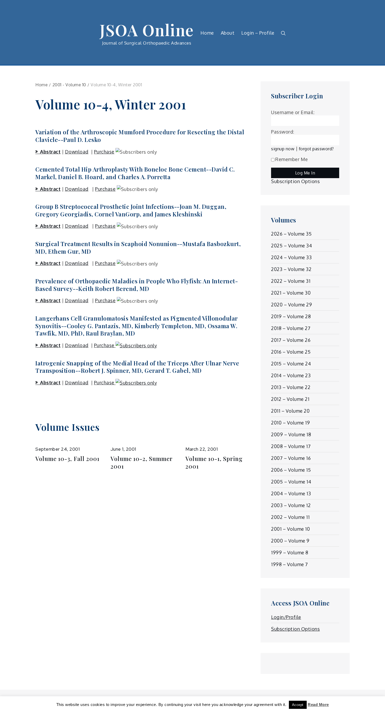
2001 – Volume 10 (290, 529)
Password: (282, 132)
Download (77, 152)
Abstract (50, 152)
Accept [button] (298, 705)
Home (207, 33)
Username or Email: (293, 112)
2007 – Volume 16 (291, 458)
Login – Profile (257, 33)
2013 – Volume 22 (290, 387)
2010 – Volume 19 (290, 423)
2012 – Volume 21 (290, 399)
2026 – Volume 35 (291, 234)
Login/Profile (286, 617)
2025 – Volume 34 (291, 245)
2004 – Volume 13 (291, 493)
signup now (282, 148)
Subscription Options (295, 181)
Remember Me (291, 159)
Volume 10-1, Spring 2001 (214, 462)
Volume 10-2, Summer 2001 (142, 462)
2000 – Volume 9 (290, 541)
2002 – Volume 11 (290, 517)
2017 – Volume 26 (290, 340)
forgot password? (316, 148)
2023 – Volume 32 (291, 269)
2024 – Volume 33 (291, 257)
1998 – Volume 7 (289, 564)
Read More (318, 704)
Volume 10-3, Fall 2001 (67, 459)
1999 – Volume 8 (289, 552)
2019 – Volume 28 (291, 316)
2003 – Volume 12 (291, 505)
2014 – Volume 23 (291, 375)
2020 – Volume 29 (291, 304)
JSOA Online (147, 29)
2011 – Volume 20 (290, 411)
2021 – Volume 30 (291, 293)
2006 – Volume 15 (291, 470)
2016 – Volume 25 (291, 352)
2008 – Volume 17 (291, 446)
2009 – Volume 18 (291, 434)
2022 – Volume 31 (290, 281)
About (228, 33)
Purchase (104, 152)
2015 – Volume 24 (291, 363)
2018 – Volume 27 (290, 328)
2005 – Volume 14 (291, 482)
